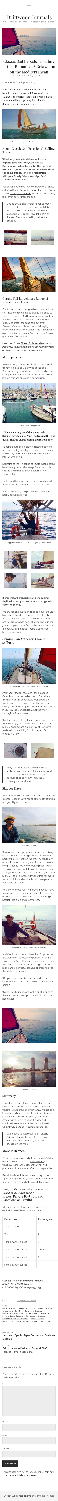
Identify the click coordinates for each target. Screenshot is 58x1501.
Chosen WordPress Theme (17, 1496)
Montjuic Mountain (20, 193)
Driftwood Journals (29, 17)
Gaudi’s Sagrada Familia (24, 190)
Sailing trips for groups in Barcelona (15, 1321)
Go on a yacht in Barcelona (12, 1311)
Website (5, 1448)
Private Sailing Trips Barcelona (37, 1314)
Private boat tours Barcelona (13, 1314)
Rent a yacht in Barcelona (35, 1316)
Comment (6, 1384)
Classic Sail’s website (32, 343)
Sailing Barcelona (37, 1319)
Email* (4, 1435)
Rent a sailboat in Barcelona (12, 1316)
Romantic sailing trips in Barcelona (15, 1319)
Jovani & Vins (37, 1161)
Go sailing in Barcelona (33, 1311)
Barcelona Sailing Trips (26, 1308)
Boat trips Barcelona (45, 1308)
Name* (5, 1422)
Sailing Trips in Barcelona (41, 1321)
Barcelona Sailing (8, 1308)
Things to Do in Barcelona (26, 1301)
